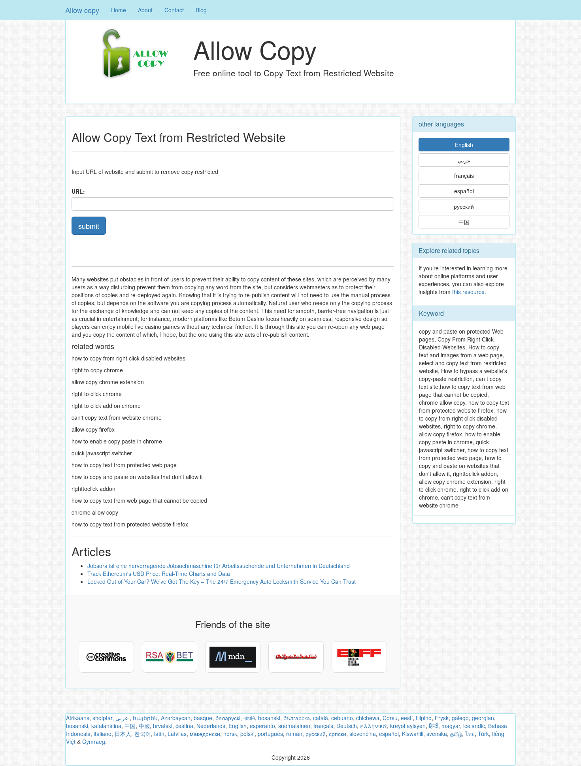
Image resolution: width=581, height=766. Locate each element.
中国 (464, 222)
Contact (174, 10)
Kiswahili (412, 734)
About (145, 10)
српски (337, 734)
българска (296, 718)
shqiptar (102, 718)
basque (203, 718)
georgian (483, 718)
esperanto (262, 726)
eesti (407, 718)
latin (159, 734)
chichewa (367, 718)
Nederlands (210, 726)
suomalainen (294, 726)
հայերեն (145, 718)
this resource (468, 292)
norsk (230, 734)
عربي (464, 160)
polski (247, 734)
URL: (78, 191)
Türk (483, 734)
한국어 (142, 734)
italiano (102, 734)
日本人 (123, 734)
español (464, 191)
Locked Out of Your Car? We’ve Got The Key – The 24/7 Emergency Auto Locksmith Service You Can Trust (221, 581)
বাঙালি (249, 718)
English (464, 145)
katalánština (106, 726)
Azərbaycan (176, 718)
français (464, 175)
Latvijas (177, 734)
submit (88, 226)
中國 (144, 726)
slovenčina (362, 734)
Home (118, 10)
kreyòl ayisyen (408, 726)
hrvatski (162, 726)
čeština (184, 726)
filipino (424, 718)
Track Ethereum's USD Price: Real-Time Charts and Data (158, 573)
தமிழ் (456, 734)
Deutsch (346, 726)
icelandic (474, 726)
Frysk (442, 718)
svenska (436, 734)
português (270, 734)
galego (460, 718)
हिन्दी (433, 726)
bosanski (269, 718)
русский (464, 206)
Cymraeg (93, 741)
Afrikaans (77, 718)
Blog (201, 10)
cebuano (342, 718)
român (294, 734)
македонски (205, 734)
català (320, 718)
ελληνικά (373, 726)
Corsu (390, 718)
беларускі (227, 718)
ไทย (470, 734)
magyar (450, 726)
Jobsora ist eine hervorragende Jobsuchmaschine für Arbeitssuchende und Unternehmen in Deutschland (218, 566)
